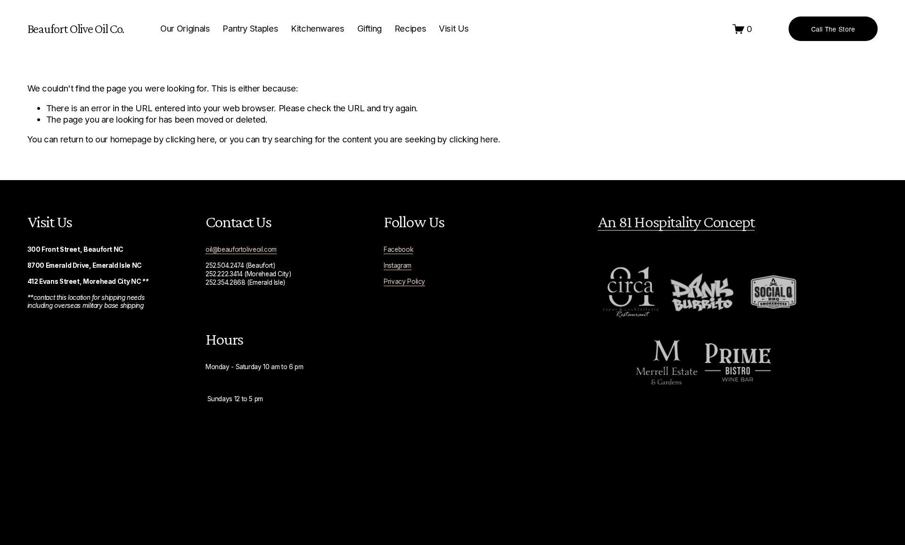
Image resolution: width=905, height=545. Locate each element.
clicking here (189, 139)
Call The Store (833, 28)
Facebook (398, 249)
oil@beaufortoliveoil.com (241, 249)
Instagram (397, 265)
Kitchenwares (318, 28)
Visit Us (454, 28)
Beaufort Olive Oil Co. (75, 28)
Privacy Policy (404, 281)
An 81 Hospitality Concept (676, 222)
